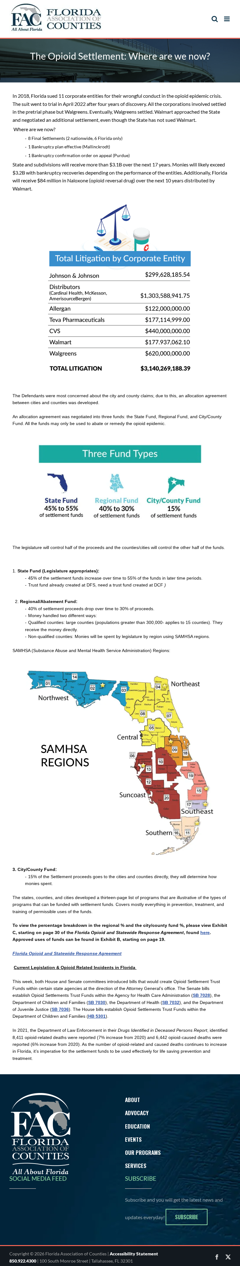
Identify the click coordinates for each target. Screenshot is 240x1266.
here (205, 932)
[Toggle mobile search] (215, 19)
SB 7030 (96, 1002)
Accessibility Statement (134, 1253)
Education (137, 1126)
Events (133, 1139)
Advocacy (137, 1113)
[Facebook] (216, 1256)
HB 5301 (97, 1016)
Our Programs (143, 1152)
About (132, 1099)
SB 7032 (170, 1002)
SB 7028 (201, 995)
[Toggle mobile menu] (227, 19)
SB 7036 (60, 1009)
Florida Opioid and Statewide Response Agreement (67, 953)
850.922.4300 (22, 1261)
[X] (228, 1256)
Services (135, 1165)
